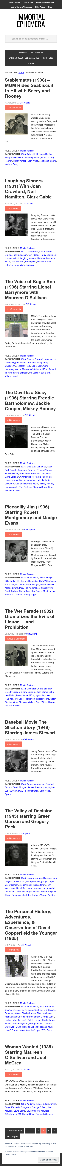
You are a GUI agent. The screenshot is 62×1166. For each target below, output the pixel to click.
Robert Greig (28, 1113)
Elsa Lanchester (44, 1013)
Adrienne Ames (34, 1103)
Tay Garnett (33, 894)
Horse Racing (45, 154)
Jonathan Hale (23, 365)
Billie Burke (10, 580)
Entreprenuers (33, 881)
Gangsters (46, 473)
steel (24, 894)
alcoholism (32, 688)
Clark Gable (32, 251)
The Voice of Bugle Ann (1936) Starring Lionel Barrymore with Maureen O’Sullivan (30, 289)
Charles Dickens (12, 1009)
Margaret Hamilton (14, 157)
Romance (16, 894)
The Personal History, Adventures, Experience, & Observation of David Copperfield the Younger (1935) (31, 924)
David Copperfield (30, 1009)
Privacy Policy (10, 1154)
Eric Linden (25, 362)
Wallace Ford (34, 702)
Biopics (8, 787)
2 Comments (13, 1074)
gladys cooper (47, 881)
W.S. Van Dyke (46, 486)
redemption (30, 261)
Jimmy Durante (28, 691)
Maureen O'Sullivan (31, 369)
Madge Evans (11, 587)
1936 (23, 359)
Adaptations (32, 577)
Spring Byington (20, 372)
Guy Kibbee (34, 254)
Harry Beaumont (48, 254)
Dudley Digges (12, 362)
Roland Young (47, 1026)
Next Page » (13, 1136)
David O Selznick (48, 1009)
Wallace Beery (12, 164)
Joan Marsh (42, 691)
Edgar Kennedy (12, 1107)
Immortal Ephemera (31, 20)
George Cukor (47, 1016)
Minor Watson (19, 160)
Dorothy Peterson (18, 469)
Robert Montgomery (45, 591)
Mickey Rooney (46, 483)
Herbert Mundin (12, 1020)
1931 (23, 251)
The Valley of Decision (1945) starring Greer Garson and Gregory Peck (29, 818)
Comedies (41, 466)
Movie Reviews (27, 150)
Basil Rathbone (46, 1006)
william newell (11, 375)
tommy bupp (30, 594)
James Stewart (35, 787)
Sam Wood (33, 160)
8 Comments (13, 744)
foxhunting (37, 362)
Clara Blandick (45, 688)
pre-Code (19, 698)
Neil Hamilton (17, 261)
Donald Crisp (19, 881)
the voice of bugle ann (39, 372)
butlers (46, 1103)
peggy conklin (11, 486)
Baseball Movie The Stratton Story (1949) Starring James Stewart (30, 727)
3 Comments (13, 534)
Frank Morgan (32, 584)
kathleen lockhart (23, 483)
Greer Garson (11, 884)
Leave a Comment (16, 638)
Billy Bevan (22, 580)
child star (31, 466)
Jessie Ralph (27, 1020)
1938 (23, 154)
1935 (23, 1006)
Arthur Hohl (32, 154)
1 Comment (13, 208)
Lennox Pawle (41, 1020)
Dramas (8, 254)
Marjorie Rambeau (46, 258)
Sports (53, 160)
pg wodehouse (33, 587)
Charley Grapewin (35, 359)
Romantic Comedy (44, 1113)
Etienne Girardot (44, 469)
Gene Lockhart (12, 476)
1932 (23, 688)
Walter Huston (48, 702)
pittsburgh (27, 891)
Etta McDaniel (11, 473)
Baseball (50, 784)
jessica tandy (39, 884)
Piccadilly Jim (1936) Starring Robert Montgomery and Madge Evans (31, 514)
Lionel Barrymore (39, 365)
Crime (53, 1103)
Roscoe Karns (44, 261)
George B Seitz (39, 1107)
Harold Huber (41, 476)
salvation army (12, 264)
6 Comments (13, 420)
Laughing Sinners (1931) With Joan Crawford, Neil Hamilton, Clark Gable (28, 188)
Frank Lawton (11, 1016)
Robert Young (42, 698)
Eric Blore (20, 584)
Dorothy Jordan (12, 691)
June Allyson (11, 790)
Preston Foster (40, 891)
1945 (23, 877)
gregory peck (25, 884)
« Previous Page (14, 1130)
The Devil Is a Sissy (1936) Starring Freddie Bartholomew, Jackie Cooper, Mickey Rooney (30, 400)
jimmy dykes (49, 787)
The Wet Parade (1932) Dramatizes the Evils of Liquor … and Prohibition (29, 619)
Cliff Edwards (45, 251)
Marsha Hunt (40, 888)
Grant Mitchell (27, 476)
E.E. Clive (9, 584)
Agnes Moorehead (36, 784)
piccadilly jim (47, 587)
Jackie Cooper (19, 480)
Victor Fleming (20, 702)
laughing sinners (28, 258)
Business (47, 877)
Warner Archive (27, 264)
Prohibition (30, 698)
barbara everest (34, 877)
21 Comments (14, 309)
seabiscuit (44, 160)
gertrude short (20, 254)
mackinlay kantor (13, 369)
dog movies (50, 359)
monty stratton (31, 790)
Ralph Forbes (11, 591)
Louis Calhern (33, 1110)
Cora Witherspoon (47, 580)
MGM (43, 157)
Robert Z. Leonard (14, 594)
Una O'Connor (12, 1030)
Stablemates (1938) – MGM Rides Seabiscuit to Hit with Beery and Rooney (29, 87)
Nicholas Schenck (30, 1026)
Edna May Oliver (13, 1013)
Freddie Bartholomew (29, 473)
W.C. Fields (47, 1030)
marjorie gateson (32, 157)
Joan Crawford (12, 258)
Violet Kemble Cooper (30, 1030)
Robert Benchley (27, 591)
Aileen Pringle (46, 577)
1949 (23, 784)
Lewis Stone (22, 695)
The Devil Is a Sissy (28, 486)
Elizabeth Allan (29, 1013)
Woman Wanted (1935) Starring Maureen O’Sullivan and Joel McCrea (29, 1054)
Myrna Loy (40, 695)
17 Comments (14, 107)
